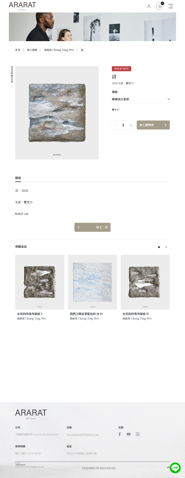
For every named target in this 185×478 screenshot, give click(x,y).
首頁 (17, 50)
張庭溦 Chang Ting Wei (59, 50)
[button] (159, 247)
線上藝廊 (32, 50)
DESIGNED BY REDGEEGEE (99, 468)
